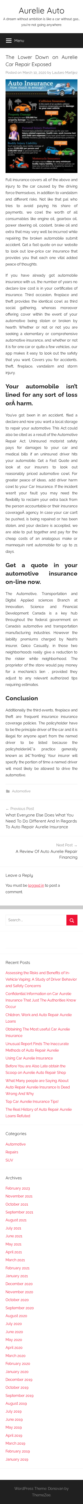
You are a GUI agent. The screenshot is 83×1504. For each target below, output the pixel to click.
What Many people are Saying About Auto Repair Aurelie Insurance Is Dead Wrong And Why (38, 1087)
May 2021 (13, 1244)
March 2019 (15, 1443)
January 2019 (17, 1459)
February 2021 (18, 1268)
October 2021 (17, 1204)
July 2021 (13, 1228)
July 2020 (14, 1324)
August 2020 (16, 1316)
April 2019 (14, 1435)
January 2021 (17, 1276)
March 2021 (15, 1260)
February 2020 (18, 1363)
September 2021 (19, 1212)
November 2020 (19, 1292)
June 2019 (14, 1419)
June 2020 (14, 1332)
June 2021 (14, 1236)
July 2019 (13, 1411)
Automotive (21, 791)
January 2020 (17, 1372)
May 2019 (14, 1427)
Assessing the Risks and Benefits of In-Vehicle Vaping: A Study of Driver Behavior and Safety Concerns (41, 979)
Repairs (12, 1152)
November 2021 (19, 1196)
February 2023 (18, 1188)
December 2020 (19, 1284)
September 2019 (19, 1395)
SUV (9, 1160)
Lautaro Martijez (64, 72)
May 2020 (14, 1340)
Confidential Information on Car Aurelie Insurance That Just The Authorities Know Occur (41, 1000)
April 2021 (14, 1252)
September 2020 (20, 1308)
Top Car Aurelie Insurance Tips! (32, 1101)
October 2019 (17, 1387)
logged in (36, 885)
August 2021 (16, 1220)
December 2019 (19, 1379)
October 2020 (17, 1300)
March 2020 (16, 1356)
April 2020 (14, 1347)
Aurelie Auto (41, 10)
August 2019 (16, 1403)
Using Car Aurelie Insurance (29, 1058)
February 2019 (18, 1451)
